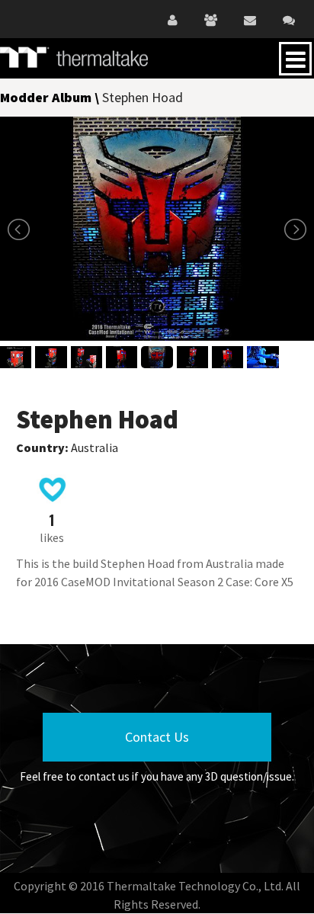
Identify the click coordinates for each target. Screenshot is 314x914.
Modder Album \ (51, 97)
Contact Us (157, 737)
